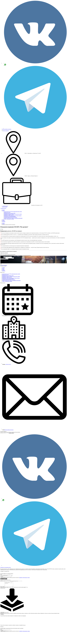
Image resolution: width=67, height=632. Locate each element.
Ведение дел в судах (7, 212)
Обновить (1, 626)
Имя (1, 574)
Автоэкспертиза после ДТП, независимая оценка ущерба (13, 211)
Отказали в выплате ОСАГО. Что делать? (10, 217)
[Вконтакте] (35, 63)
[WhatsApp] (5, 65)
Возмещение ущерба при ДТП (8, 214)
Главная (3, 267)
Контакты (3, 221)
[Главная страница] (5, 130)
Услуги (3, 210)
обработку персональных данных (24, 577)
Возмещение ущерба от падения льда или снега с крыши (11, 276)
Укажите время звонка (3, 575)
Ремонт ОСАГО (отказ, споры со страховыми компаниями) (13, 218)
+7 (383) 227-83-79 (3, 208)
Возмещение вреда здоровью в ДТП (9, 213)
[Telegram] (35, 128)
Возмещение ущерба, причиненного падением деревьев (12, 215)
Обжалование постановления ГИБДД (10, 216)
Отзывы (3, 220)
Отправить (2, 614)
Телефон (1, 576)
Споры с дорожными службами (7, 281)
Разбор (3, 219)
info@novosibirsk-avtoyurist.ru (6, 129)
